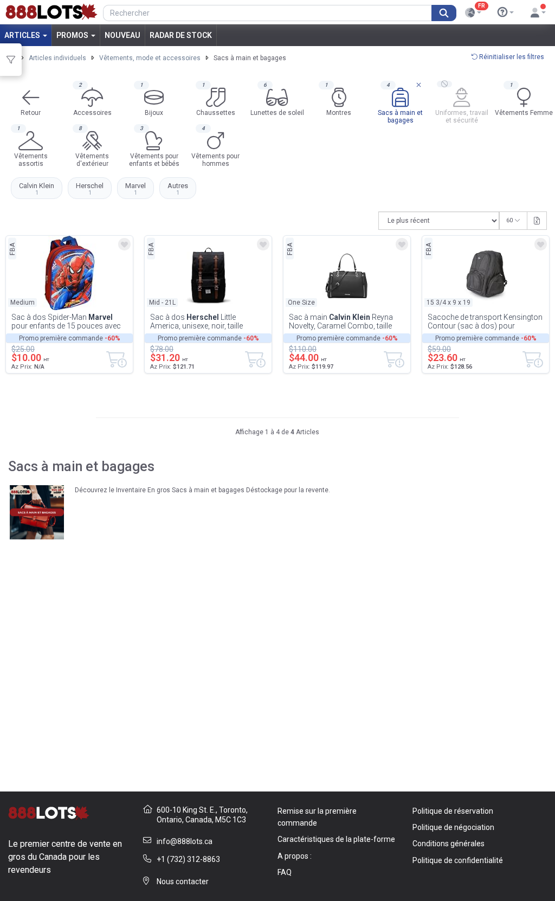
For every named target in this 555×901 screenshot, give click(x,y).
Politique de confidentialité (457, 860)
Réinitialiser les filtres (510, 57)
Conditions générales (448, 843)
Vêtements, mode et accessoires (150, 58)
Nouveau (122, 35)
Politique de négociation (453, 827)
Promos (73, 35)
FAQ (285, 872)
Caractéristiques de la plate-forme (336, 839)
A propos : (295, 856)
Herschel (90, 189)
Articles (23, 35)
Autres (177, 189)
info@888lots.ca (184, 841)
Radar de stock (181, 35)
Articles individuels (57, 58)
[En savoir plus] (505, 12)
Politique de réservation (452, 811)
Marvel (135, 189)
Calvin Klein (36, 189)
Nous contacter (183, 881)
